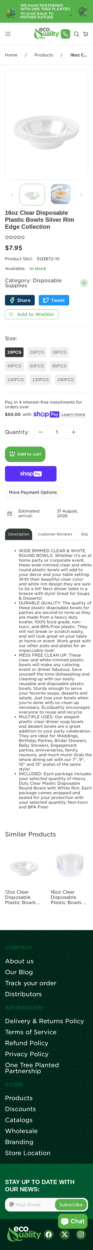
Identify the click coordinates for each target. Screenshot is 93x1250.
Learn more (73, 414)
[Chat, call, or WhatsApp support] (65, 34)
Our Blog (19, 972)
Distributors (23, 994)
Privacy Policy (27, 1054)
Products (43, 55)
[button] (84, 283)
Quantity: (17, 432)
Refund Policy (26, 1043)
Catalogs (19, 1120)
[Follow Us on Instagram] (81, 1235)
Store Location (28, 1153)
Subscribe (71, 1204)
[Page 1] (32, 194)
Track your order (30, 983)
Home (11, 55)
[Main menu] (8, 34)
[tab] (32, 194)
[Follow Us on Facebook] (49, 1235)
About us (19, 961)
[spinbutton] (57, 432)
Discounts (20, 1109)
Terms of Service (31, 1032)
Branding (19, 1142)
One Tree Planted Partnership (32, 1068)
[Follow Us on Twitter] (65, 1235)
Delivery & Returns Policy (44, 1021)
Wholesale (21, 1131)
